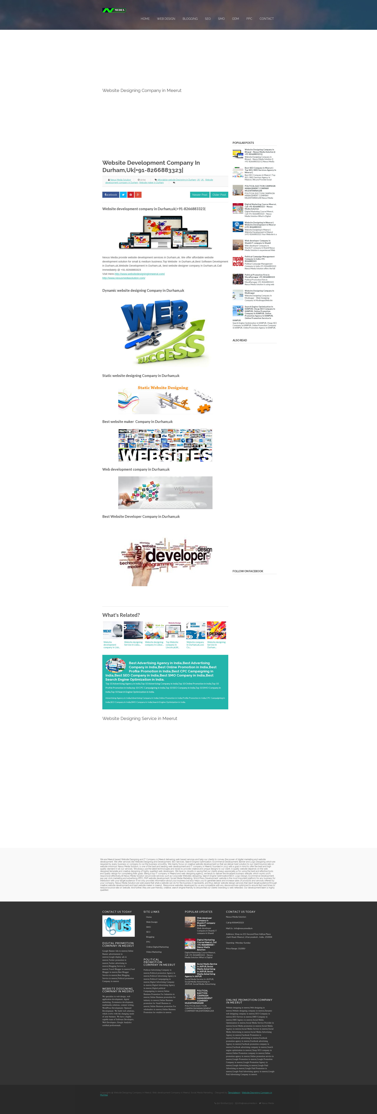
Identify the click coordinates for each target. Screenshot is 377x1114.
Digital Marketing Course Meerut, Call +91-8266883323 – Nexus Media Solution (260, 206)
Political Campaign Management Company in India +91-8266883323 (260, 258)
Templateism (234, 1092)
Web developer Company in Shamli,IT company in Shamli (258, 241)
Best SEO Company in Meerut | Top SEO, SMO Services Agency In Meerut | (260, 170)
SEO (208, 18)
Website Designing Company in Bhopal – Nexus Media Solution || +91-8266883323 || (260, 151)
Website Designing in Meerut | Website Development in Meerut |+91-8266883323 (260, 224)
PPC (249, 18)
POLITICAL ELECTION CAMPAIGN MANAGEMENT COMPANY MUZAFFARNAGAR (260, 188)
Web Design (166, 18)
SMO (221, 18)
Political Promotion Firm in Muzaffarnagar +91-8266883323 (260, 276)
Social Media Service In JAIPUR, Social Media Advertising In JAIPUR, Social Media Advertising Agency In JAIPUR (201, 970)
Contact (267, 18)
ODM (235, 18)
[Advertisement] (165, 66)
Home (145, 18)
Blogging (190, 18)
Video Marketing (154, 952)
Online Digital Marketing (157, 947)
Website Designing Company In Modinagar (259, 292)
